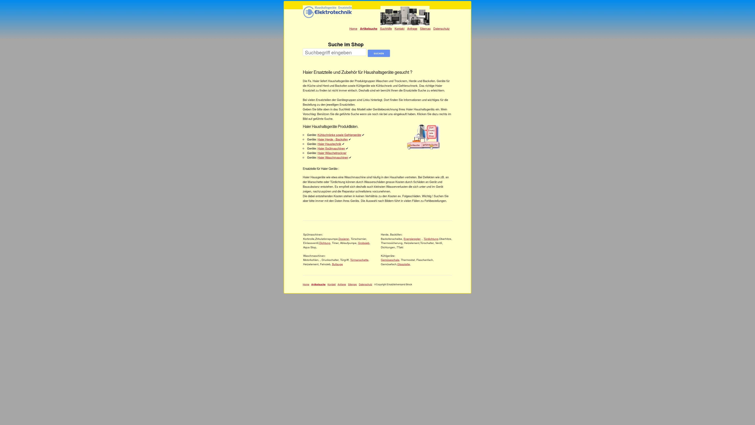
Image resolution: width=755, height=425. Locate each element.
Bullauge (337, 264)
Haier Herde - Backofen (333, 139)
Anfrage (412, 28)
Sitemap (425, 28)
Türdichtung (431, 239)
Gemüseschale (390, 260)
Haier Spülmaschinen (331, 148)
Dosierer (344, 239)
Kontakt (399, 28)
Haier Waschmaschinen (333, 157)
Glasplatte (403, 264)
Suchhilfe (386, 28)
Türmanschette (359, 260)
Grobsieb (363, 243)
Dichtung (324, 243)
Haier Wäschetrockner (332, 153)
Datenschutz (441, 28)
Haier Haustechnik (329, 144)
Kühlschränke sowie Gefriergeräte (339, 135)
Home (353, 28)
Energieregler (412, 239)
